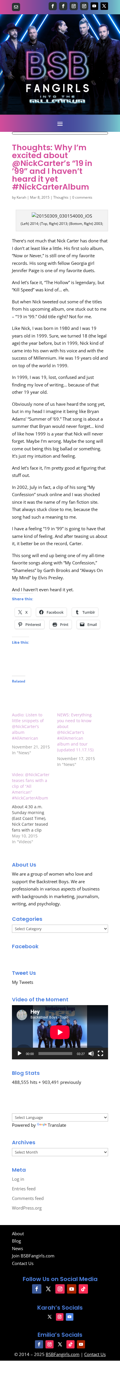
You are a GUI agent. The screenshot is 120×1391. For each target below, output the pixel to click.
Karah (21, 197)
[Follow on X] (104, 6)
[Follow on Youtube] (94, 6)
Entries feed (24, 1188)
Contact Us (22, 1263)
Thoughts (60, 197)
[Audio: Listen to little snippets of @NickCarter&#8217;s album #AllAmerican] (31, 701)
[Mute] (91, 1053)
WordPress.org (27, 1208)
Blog (16, 1241)
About (18, 1233)
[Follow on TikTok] (83, 1289)
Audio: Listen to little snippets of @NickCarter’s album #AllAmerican (28, 726)
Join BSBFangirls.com (33, 1256)
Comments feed (28, 1198)
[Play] (19, 1053)
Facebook (25, 946)
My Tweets (22, 982)
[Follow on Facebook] (53, 6)
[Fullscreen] (100, 1053)
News (17, 1248)
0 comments (82, 197)
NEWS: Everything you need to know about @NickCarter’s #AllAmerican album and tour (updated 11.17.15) (75, 732)
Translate (57, 1125)
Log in (18, 1179)
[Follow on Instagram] (74, 6)
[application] (60, 1032)
